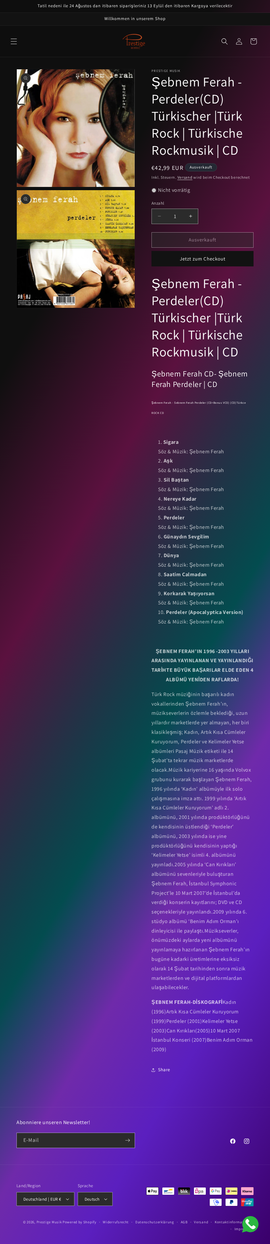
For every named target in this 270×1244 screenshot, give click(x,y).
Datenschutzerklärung (154, 1222)
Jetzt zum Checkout (203, 259)
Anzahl (157, 203)
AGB (184, 1222)
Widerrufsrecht (116, 1222)
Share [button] (164, 1070)
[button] (14, 41)
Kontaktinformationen (234, 1222)
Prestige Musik (49, 1222)
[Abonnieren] (127, 1140)
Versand (185, 177)
